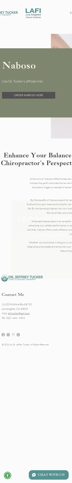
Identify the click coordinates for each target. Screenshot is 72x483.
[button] (7, 475)
